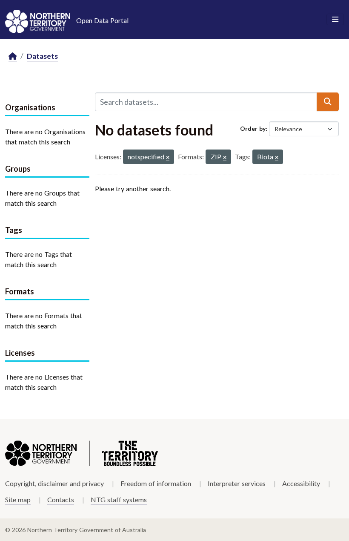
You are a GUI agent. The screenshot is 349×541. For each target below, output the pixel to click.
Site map (18, 499)
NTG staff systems (119, 499)
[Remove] (167, 158)
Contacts (60, 499)
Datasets (42, 56)
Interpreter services (237, 483)
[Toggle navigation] (335, 20)
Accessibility (301, 483)
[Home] (13, 56)
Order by (253, 128)
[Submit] (328, 101)
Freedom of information (155, 483)
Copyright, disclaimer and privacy (54, 483)
